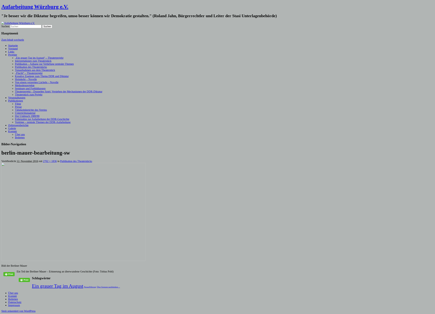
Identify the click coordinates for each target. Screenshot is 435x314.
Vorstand (13, 48)
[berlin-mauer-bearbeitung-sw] (73, 259)
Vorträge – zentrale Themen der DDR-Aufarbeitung (43, 122)
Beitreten (20, 137)
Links (11, 51)
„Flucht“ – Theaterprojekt (28, 73)
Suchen (5, 26)
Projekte (12, 54)
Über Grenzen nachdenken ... (108, 287)
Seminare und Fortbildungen (30, 88)
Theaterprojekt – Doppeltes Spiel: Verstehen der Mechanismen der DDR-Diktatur (58, 91)
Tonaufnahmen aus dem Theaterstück (35, 70)
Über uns (20, 134)
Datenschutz (14, 302)
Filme (18, 103)
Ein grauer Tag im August (57, 286)
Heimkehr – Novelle (26, 79)
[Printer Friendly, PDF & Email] (9, 275)
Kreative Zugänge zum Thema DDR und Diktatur (42, 76)
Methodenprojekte (24, 85)
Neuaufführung (90, 287)
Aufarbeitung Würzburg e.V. (34, 7)
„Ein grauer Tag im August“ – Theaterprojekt (39, 57)
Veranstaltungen (16, 97)
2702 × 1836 (50, 161)
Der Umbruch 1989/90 (27, 116)
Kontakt (12, 131)
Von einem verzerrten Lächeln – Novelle (36, 82)
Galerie (12, 128)
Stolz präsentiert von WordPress (18, 311)
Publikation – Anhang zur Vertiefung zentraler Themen (44, 63)
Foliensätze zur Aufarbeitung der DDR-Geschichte (42, 119)
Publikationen (15, 100)
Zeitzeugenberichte (18, 125)
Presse (18, 106)
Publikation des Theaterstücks (31, 67)
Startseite (13, 45)
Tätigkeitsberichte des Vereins (31, 109)
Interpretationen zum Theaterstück (33, 60)
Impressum (14, 305)
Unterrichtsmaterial (25, 113)
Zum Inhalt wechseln (12, 39)
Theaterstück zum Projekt (28, 94)
